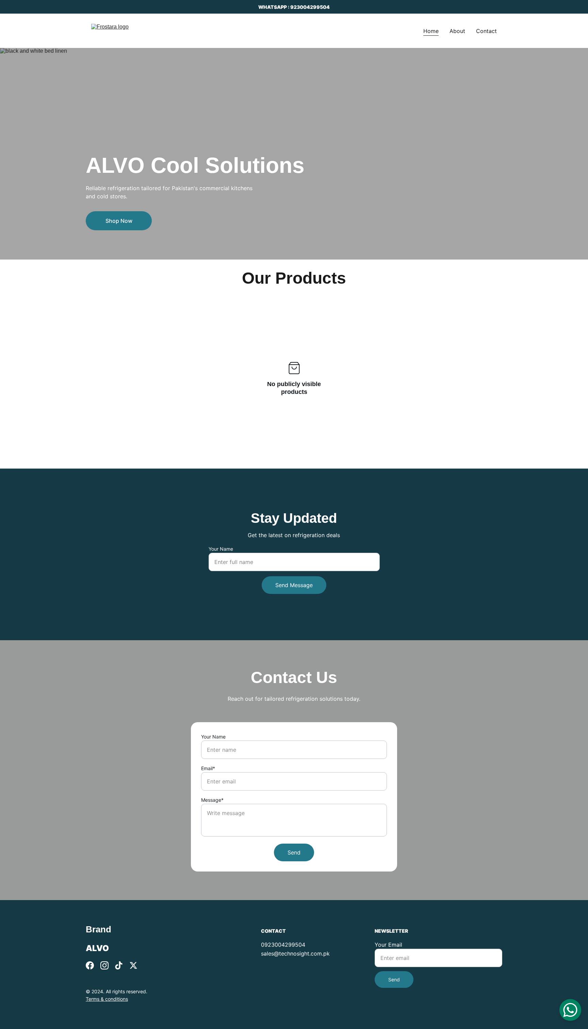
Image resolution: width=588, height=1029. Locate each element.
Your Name (221, 549)
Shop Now (118, 220)
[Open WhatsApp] (570, 1010)
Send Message (294, 585)
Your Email (388, 944)
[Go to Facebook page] (90, 965)
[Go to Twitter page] (133, 965)
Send (294, 852)
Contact (486, 31)
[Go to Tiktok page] (119, 965)
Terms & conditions (107, 999)
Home (431, 31)
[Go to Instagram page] (104, 965)
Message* (212, 800)
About (457, 31)
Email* (208, 768)
